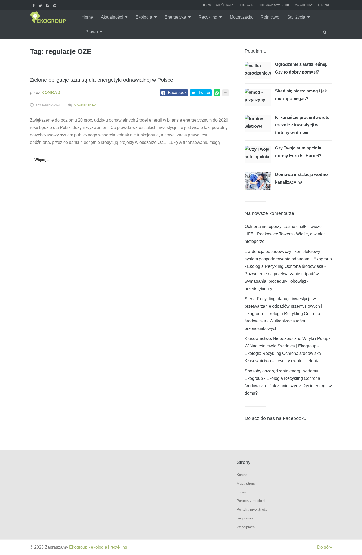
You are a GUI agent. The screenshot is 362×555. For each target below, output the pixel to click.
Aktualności (112, 17)
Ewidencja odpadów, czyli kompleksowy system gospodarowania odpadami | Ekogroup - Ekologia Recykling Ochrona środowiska (288, 259)
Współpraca (224, 5)
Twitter (204, 92)
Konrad (50, 92)
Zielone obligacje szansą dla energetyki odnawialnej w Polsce (101, 80)
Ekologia (143, 17)
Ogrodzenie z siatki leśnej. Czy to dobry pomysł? (301, 68)
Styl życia (296, 17)
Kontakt (323, 5)
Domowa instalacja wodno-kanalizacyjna (302, 178)
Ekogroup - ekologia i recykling (98, 547)
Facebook (177, 92)
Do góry (324, 547)
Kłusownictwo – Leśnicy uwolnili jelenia (282, 361)
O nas (207, 5)
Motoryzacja (241, 17)
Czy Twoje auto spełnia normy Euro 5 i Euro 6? (298, 152)
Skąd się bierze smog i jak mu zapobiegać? (301, 95)
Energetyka (175, 17)
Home (87, 17)
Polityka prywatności (274, 5)
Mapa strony (304, 5)
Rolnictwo (270, 17)
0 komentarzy (85, 104)
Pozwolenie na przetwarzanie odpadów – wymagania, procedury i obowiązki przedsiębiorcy (283, 281)
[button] (325, 31)
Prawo (92, 31)
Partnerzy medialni (251, 501)
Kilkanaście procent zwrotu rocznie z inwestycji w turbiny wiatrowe (302, 125)
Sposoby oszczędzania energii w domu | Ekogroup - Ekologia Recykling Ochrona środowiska (282, 378)
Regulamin (246, 5)
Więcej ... (42, 159)
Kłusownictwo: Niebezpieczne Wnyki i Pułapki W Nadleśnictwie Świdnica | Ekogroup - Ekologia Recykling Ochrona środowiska (288, 346)
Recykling (207, 17)
